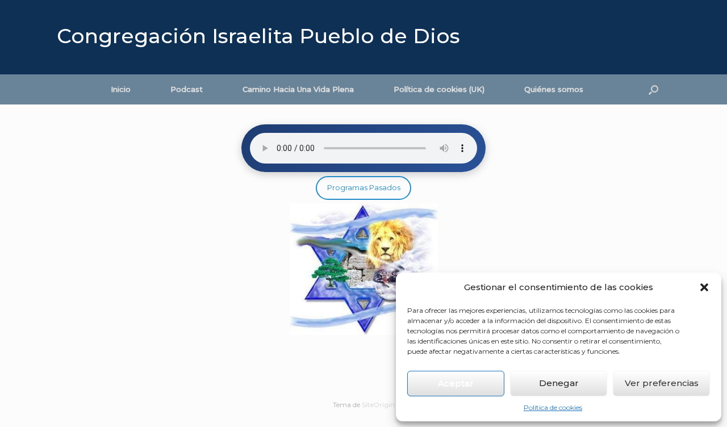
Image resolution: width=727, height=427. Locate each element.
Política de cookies (553, 407)
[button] (704, 287)
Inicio (121, 89)
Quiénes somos (553, 89)
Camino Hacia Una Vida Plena (298, 89)
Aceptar (456, 383)
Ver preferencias (662, 383)
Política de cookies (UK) (439, 89)
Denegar (559, 383)
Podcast (186, 89)
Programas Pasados (363, 187)
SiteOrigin (378, 405)
